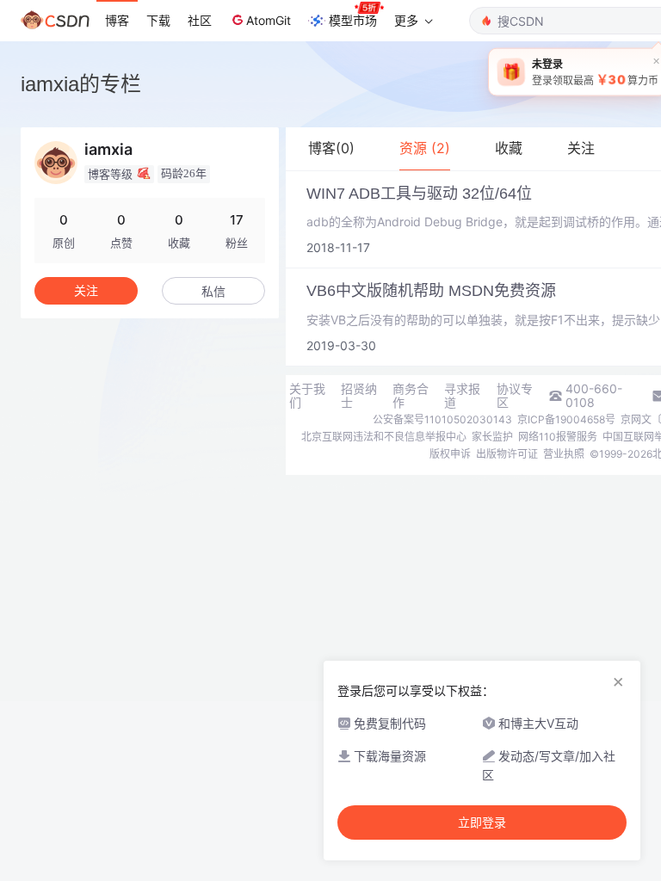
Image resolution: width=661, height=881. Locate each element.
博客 (117, 20)
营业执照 (563, 453)
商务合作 (410, 396)
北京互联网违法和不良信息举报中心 (383, 436)
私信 (213, 291)
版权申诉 (450, 453)
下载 (158, 20)
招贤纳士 (359, 396)
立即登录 (482, 822)
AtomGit (268, 20)
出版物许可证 (507, 453)
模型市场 (353, 20)
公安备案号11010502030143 (442, 419)
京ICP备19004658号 (566, 419)
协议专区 (515, 396)
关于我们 (307, 396)
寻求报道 (462, 396)
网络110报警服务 (557, 436)
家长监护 (492, 436)
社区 (200, 20)
